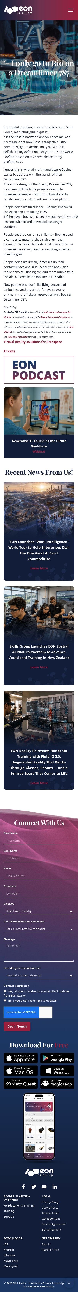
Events (9, 350)
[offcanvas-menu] (70, 10)
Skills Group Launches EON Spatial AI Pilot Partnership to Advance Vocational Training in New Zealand (39, 652)
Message (9, 939)
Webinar (39, 452)
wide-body (49, 312)
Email (7, 868)
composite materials (17, 337)
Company (10, 886)
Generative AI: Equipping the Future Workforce (39, 443)
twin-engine (61, 312)
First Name (11, 833)
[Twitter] (33, 1186)
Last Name (10, 850)
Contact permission (16, 985)
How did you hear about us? (22, 968)
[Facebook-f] (23, 1186)
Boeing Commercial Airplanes (55, 317)
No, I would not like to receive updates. (32, 1000)
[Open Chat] (69, 1283)
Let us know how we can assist (24, 921)
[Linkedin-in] (54, 1186)
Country (9, 903)
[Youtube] (44, 1186)
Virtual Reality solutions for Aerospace (33, 342)
